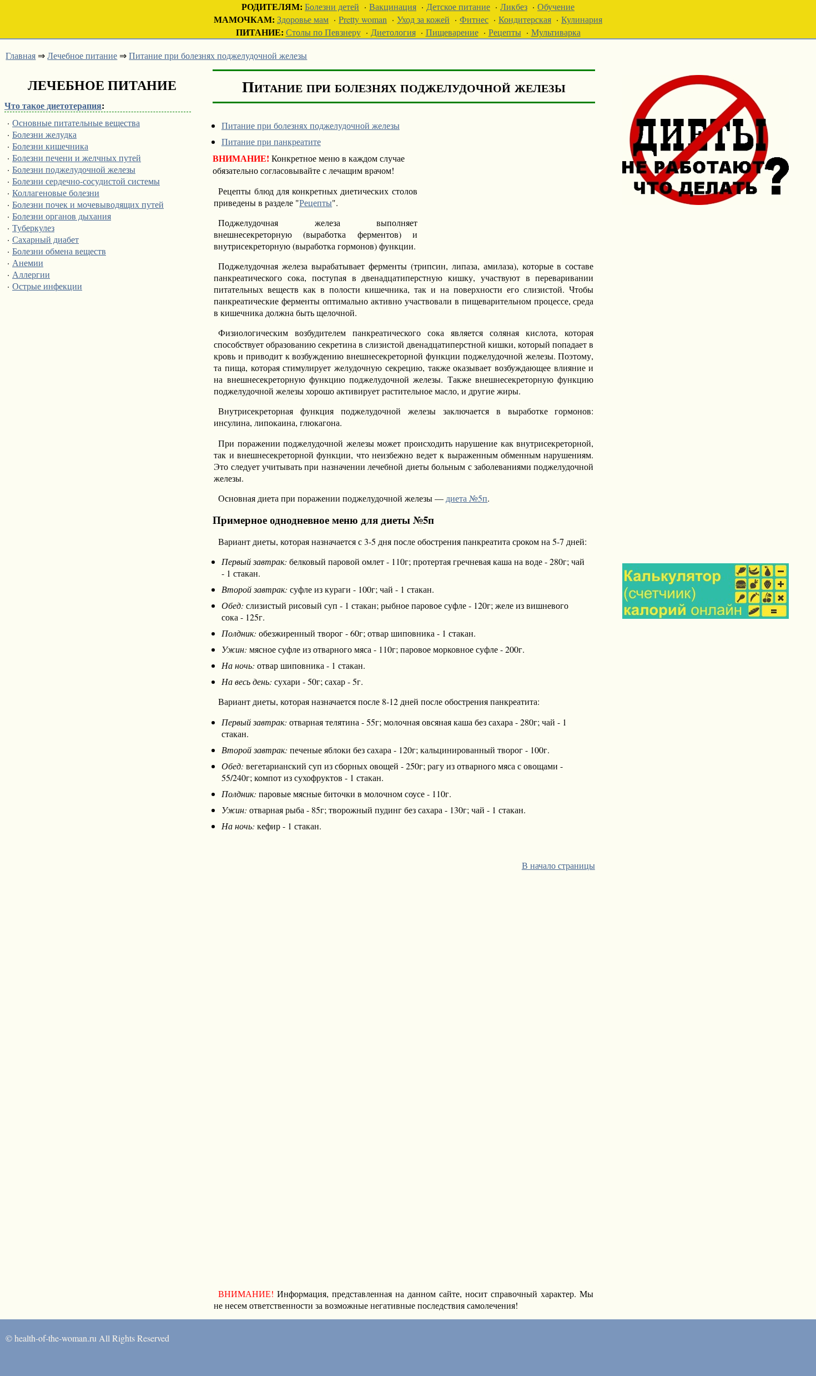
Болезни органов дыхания (61, 216)
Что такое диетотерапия (53, 105)
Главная (21, 55)
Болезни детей (332, 6)
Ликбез (513, 6)
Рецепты (504, 32)
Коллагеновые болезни (55, 192)
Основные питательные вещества (76, 122)
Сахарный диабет (45, 239)
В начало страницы (558, 865)
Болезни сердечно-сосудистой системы (86, 181)
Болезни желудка (44, 134)
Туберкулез (33, 227)
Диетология (393, 32)
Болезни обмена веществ (59, 251)
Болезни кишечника (50, 146)
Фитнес (474, 19)
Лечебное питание (82, 55)
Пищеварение (452, 32)
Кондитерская (524, 19)
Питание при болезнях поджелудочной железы (218, 55)
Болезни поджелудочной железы (73, 169)
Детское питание (458, 6)
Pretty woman (363, 19)
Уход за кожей (423, 19)
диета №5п (466, 498)
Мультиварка (556, 32)
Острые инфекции (47, 286)
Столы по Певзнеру (323, 32)
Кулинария (581, 19)
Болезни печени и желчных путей (76, 157)
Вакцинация (392, 6)
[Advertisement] (705, 374)
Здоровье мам (303, 19)
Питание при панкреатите (271, 141)
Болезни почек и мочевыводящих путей (88, 204)
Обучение (556, 6)
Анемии (27, 262)
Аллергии (31, 274)
